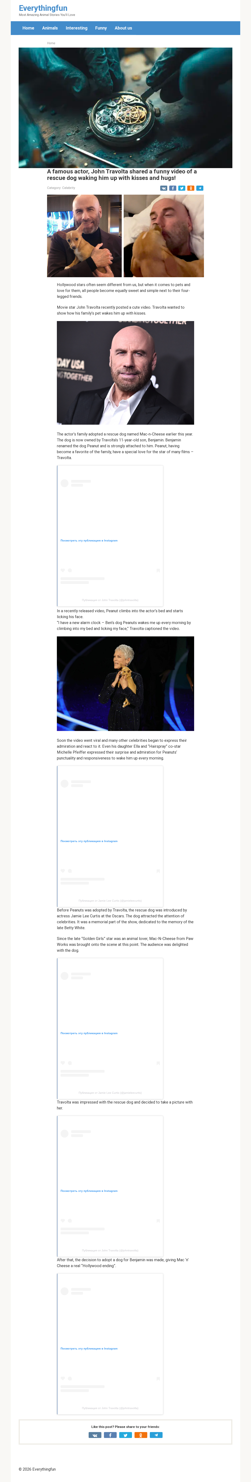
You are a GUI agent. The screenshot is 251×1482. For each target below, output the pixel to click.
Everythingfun (43, 8)
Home (28, 28)
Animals (50, 28)
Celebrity (68, 188)
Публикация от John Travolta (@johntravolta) (110, 600)
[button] (125, 108)
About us (123, 28)
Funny (101, 28)
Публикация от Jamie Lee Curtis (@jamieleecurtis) (110, 900)
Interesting (76, 28)
